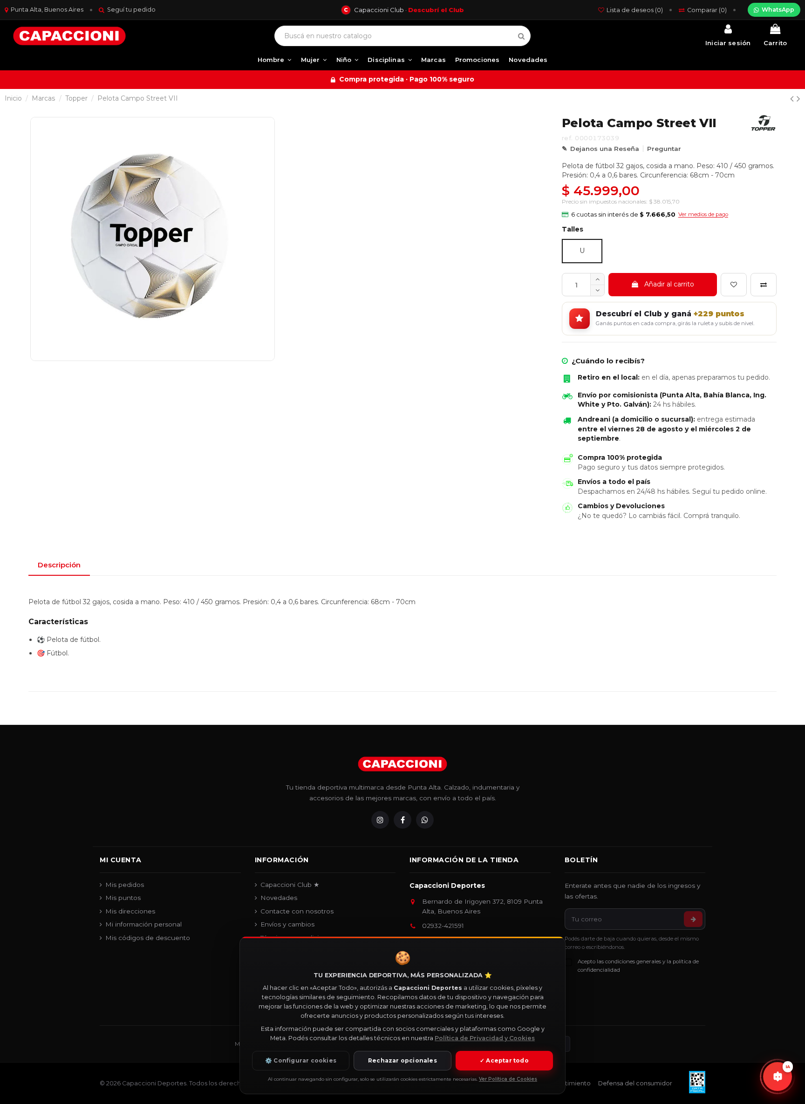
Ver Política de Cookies (508, 1079)
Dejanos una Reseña (604, 148)
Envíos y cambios (287, 924)
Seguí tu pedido (131, 9)
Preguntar (664, 148)
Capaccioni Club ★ (290, 884)
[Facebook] (402, 820)
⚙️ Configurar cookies (300, 1060)
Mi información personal (143, 924)
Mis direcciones (130, 911)
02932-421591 (443, 925)
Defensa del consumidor (635, 1083)
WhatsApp (778, 9)
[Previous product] (793, 98)
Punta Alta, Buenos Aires (47, 9)
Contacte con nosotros (297, 911)
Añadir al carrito (669, 284)
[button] (645, 214)
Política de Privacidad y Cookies (485, 1038)
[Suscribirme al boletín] (693, 919)
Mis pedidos (124, 884)
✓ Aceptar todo (504, 1060)
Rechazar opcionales (402, 1060)
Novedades (278, 897)
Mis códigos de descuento (147, 937)
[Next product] (798, 98)
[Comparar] (763, 284)
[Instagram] (380, 820)
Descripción (59, 564)
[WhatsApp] (425, 820)
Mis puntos (123, 897)
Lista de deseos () (634, 10)
